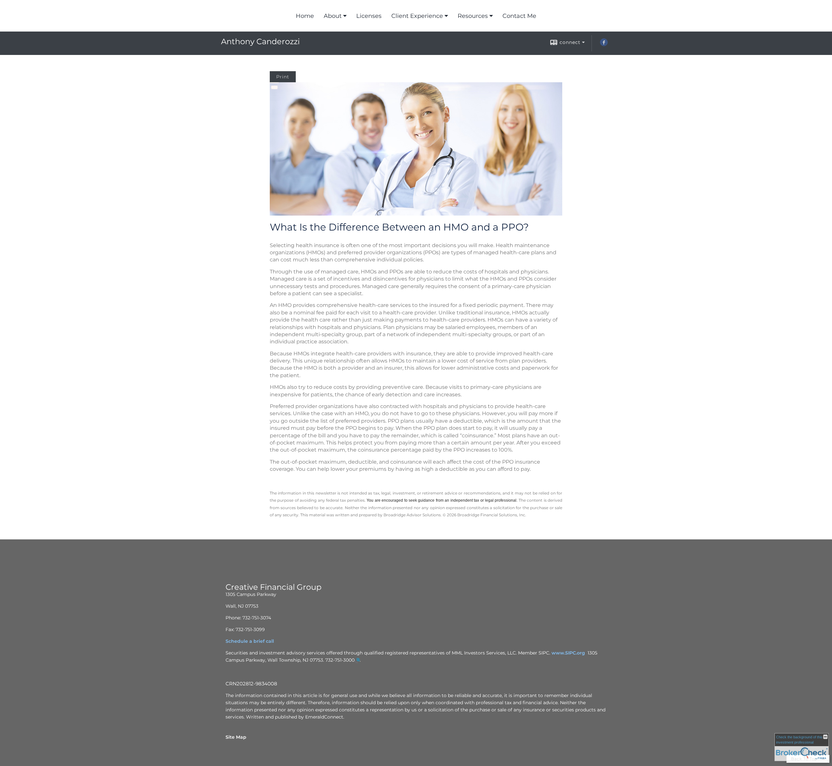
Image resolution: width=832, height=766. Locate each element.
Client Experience (417, 16)
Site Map (236, 737)
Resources (473, 16)
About (333, 16)
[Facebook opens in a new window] (604, 44)
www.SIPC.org (568, 653)
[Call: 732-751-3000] (357, 660)
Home (305, 16)
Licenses (369, 16)
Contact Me (519, 16)
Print (282, 77)
